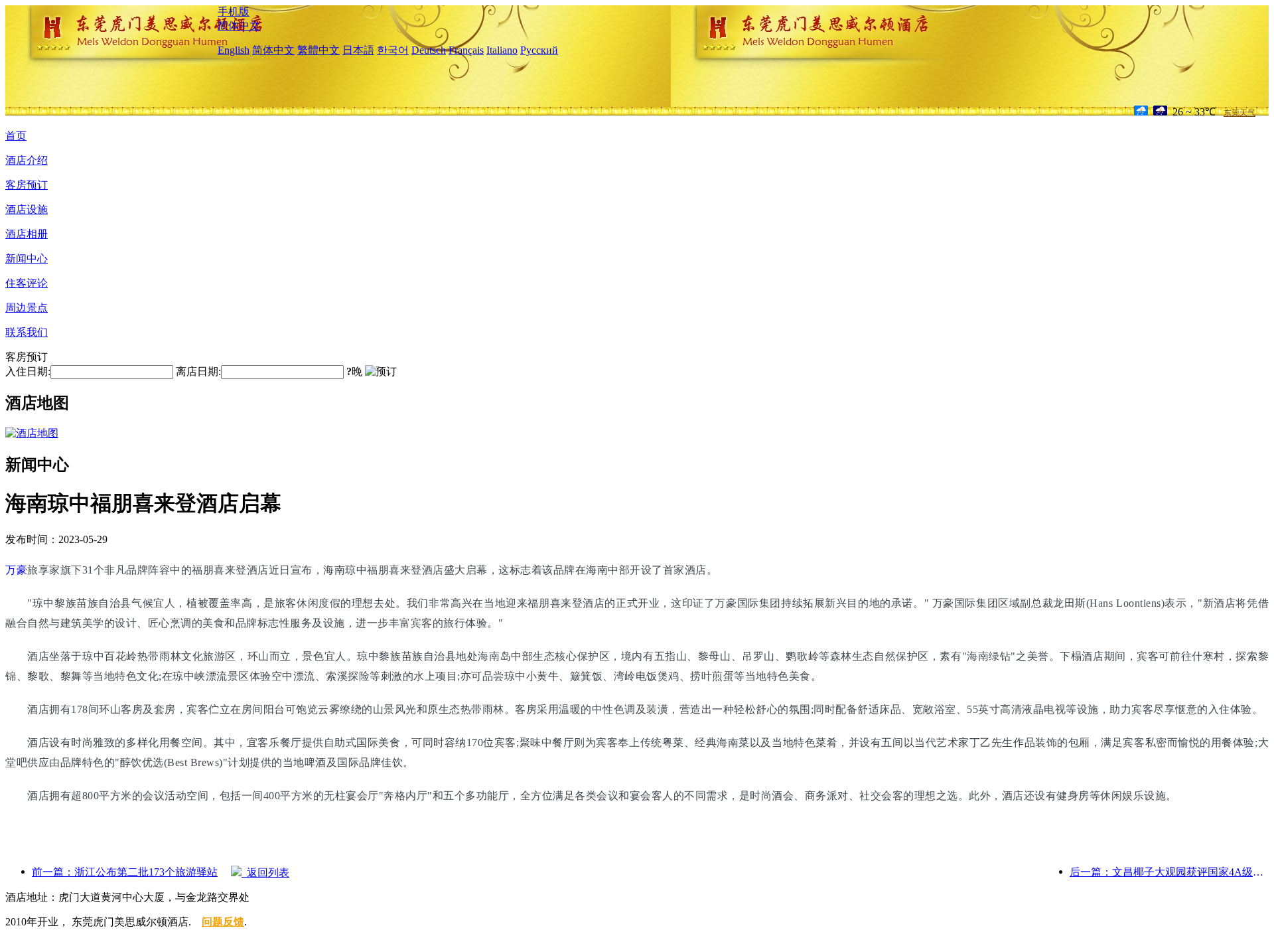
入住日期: (27, 371)
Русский (539, 50)
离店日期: (198, 371)
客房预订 (26, 185)
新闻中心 (26, 258)
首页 (16, 135)
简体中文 (239, 25)
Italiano (502, 50)
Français (466, 50)
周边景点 (26, 307)
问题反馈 (223, 921)
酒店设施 (26, 209)
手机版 (233, 11)
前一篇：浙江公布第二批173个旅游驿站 (125, 872)
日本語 (358, 50)
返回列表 (265, 872)
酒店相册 (26, 234)
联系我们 (26, 332)
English (233, 50)
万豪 (16, 570)
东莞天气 (1239, 113)
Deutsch (428, 50)
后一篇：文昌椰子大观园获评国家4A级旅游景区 (1169, 872)
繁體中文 (318, 50)
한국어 (393, 50)
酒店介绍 (26, 160)
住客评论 (26, 283)
